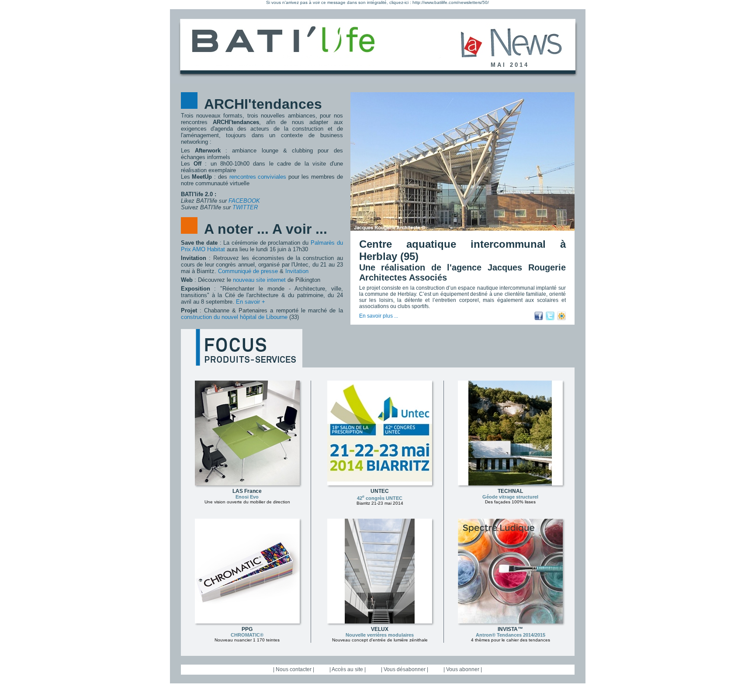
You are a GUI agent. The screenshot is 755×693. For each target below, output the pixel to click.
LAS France (247, 491)
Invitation (296, 271)
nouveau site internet (259, 280)
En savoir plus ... (378, 316)
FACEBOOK (244, 201)
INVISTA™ (510, 629)
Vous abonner (462, 669)
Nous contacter (294, 669)
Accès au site (347, 669)
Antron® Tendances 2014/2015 (510, 635)
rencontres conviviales (258, 176)
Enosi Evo (247, 496)
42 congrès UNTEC (379, 498)
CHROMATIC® (247, 635)
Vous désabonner (405, 669)
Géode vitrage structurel (510, 496)
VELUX (379, 629)
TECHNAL (510, 491)
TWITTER (245, 207)
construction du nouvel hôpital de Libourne (234, 317)
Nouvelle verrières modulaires (380, 635)
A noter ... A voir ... (265, 229)
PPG (247, 629)
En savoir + (250, 301)
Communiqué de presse (248, 271)
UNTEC (380, 491)
